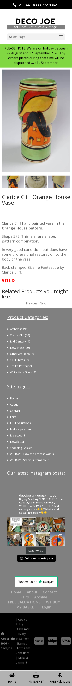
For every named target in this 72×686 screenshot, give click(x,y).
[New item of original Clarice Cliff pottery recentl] (57, 539)
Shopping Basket (21, 448)
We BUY (53, 602)
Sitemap (22, 643)
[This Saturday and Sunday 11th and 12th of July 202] (43, 539)
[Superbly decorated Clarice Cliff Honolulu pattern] (43, 524)
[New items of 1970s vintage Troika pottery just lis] (29, 524)
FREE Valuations (20, 423)
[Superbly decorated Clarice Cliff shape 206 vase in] (57, 524)
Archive (40, 597)
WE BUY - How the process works (32, 454)
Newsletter (17, 442)
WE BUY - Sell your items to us (30, 460)
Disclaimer (22, 629)
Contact (15, 411)
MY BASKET (26, 607)
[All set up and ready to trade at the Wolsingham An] (14, 539)
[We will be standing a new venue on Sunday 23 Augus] (14, 524)
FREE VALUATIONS (24, 602)
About (14, 404)
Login (46, 607)
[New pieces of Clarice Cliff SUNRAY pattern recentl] (29, 539)
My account (17, 435)
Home (14, 398)
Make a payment (21, 429)
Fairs (13, 417)
